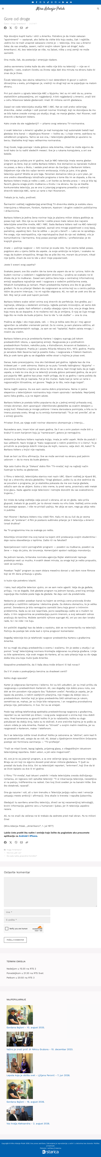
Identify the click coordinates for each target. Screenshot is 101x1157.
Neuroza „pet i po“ (14, 853)
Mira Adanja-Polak (50, 9)
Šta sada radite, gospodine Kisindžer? (22, 856)
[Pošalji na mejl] (21, 28)
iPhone (33, 836)
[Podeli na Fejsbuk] (5, 28)
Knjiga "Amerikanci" (18, 24)
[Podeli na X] (10, 28)
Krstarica (57, 1148)
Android (23, 836)
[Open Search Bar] (98, 9)
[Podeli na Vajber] (16, 28)
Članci (6, 24)
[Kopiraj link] (27, 28)
